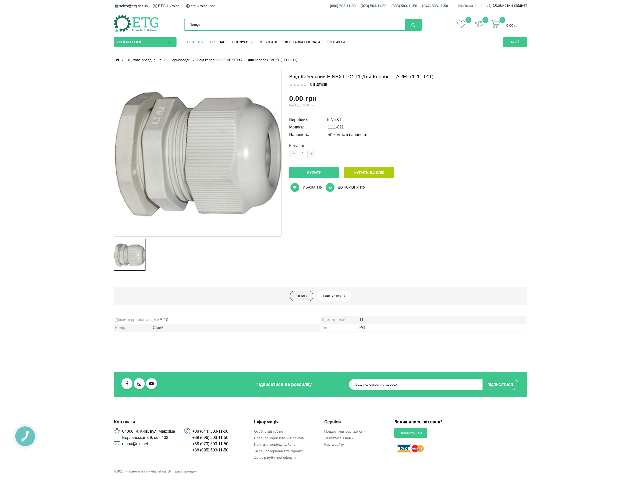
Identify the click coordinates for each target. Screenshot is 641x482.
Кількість (297, 146)
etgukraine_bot (203, 6)
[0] (478, 24)
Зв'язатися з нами (339, 438)
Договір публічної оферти (275, 457)
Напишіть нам (410, 433)
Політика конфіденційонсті (275, 444)
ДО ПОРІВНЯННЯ (351, 187)
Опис (301, 296)
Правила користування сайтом (279, 438)
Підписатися (500, 385)
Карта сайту (334, 444)
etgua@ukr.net (135, 444)
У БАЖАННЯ (312, 187)
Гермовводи (180, 60)
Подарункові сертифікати (345, 431)
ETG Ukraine (169, 6)
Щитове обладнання (145, 60)
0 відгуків (318, 84)
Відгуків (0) (334, 296)
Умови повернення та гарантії (278, 451)
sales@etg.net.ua (133, 6)
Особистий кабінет (509, 5)
